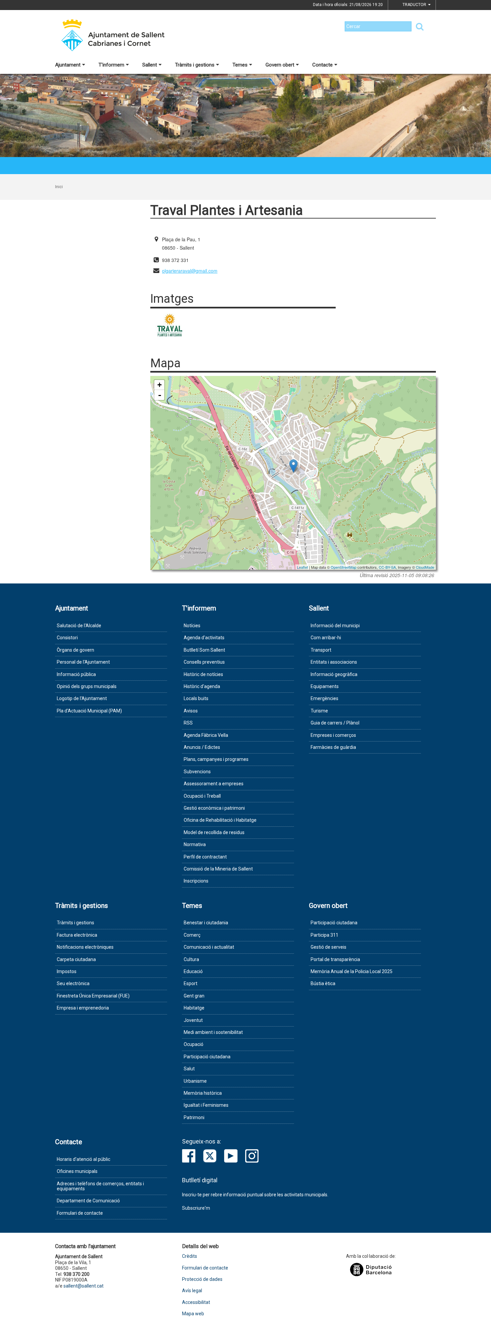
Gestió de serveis (328, 947)
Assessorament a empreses (213, 783)
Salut (189, 1068)
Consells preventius (204, 662)
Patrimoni (194, 1117)
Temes (240, 65)
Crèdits (189, 1256)
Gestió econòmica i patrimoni (214, 808)
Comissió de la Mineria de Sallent (218, 869)
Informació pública (76, 674)
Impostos (66, 971)
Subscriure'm (196, 1208)
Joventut (193, 1020)
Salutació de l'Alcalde (79, 625)
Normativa (195, 844)
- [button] (159, 395)
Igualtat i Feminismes (206, 1105)
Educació (193, 971)
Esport (190, 983)
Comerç (192, 935)
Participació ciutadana (207, 1056)
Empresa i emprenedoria (83, 1008)
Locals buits (196, 698)
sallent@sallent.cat (83, 1286)
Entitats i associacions (334, 662)
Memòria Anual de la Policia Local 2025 (351, 971)
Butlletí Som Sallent (204, 650)
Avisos (191, 710)
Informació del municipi (335, 625)
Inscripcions (196, 881)
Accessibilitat (196, 1302)
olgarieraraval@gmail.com (189, 270)
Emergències (324, 698)
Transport (321, 650)
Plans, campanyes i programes (216, 759)
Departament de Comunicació (88, 1200)
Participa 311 (324, 935)
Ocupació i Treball (202, 796)
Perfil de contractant (205, 856)
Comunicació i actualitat (209, 947)
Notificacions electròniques (85, 947)
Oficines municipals (77, 1171)
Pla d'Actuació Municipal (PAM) (89, 710)
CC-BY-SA (387, 567)
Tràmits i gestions (194, 65)
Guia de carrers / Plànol (335, 722)
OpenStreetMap (343, 567)
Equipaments (325, 686)
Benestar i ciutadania (206, 922)
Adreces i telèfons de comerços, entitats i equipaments (100, 1186)
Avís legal (192, 1290)
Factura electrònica (77, 935)
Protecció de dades (202, 1279)
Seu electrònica (73, 983)
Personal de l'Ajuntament (83, 662)
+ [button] (159, 385)
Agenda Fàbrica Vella (206, 735)
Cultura (191, 959)
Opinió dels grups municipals (87, 686)
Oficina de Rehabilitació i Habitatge (220, 820)
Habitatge (194, 1008)
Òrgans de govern (75, 650)
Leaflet (302, 567)
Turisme (319, 710)
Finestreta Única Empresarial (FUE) (93, 995)
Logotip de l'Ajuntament (82, 698)
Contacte (322, 65)
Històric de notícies (203, 674)
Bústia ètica (323, 983)
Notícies (192, 625)
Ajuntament (67, 65)
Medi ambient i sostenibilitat (213, 1032)
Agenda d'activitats (204, 637)
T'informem (111, 65)
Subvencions (197, 771)
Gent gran (194, 995)
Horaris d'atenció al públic (83, 1159)
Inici (59, 186)
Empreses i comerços (333, 735)
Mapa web (193, 1313)
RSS (188, 722)
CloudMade (425, 567)
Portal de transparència (335, 959)
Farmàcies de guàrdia (333, 747)
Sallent (149, 65)
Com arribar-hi (326, 637)
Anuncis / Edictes (202, 747)
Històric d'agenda (202, 686)
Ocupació (193, 1044)
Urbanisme (195, 1081)
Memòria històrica (203, 1093)
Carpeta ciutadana (76, 959)
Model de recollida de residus (214, 832)
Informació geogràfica (334, 674)
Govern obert (280, 65)
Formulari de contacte (80, 1213)
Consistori (67, 637)
